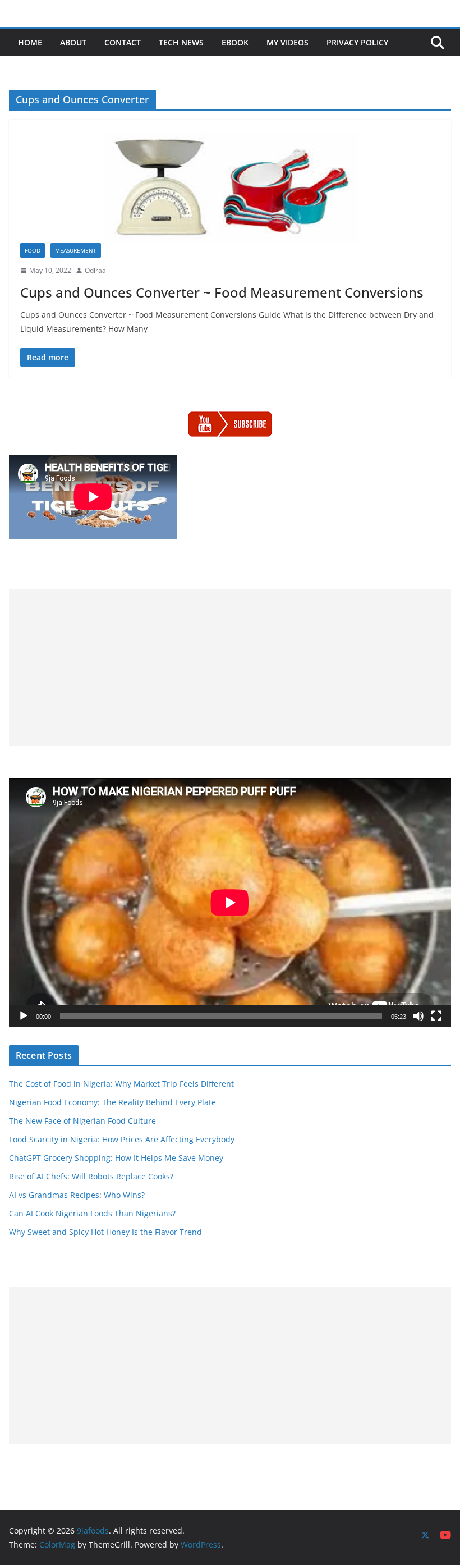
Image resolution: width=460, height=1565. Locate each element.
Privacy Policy (357, 42)
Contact (122, 42)
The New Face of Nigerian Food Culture (82, 1120)
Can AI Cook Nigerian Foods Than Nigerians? (92, 1213)
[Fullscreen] (436, 1016)
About (73, 42)
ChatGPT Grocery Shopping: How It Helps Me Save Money (116, 1157)
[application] (230, 902)
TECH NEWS (181, 42)
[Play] (23, 1016)
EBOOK (235, 42)
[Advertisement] (230, 667)
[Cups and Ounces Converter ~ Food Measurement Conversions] (230, 187)
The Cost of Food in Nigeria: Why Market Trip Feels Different (121, 1083)
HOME (30, 42)
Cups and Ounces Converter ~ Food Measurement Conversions (222, 292)
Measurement (75, 250)
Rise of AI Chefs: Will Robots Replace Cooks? (91, 1176)
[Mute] (418, 1016)
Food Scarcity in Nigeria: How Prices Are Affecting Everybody (121, 1139)
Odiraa (95, 270)
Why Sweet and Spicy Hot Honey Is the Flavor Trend (105, 1232)
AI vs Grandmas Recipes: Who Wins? (77, 1194)
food (32, 250)
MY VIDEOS (287, 42)
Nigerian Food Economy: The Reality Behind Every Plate (112, 1102)
